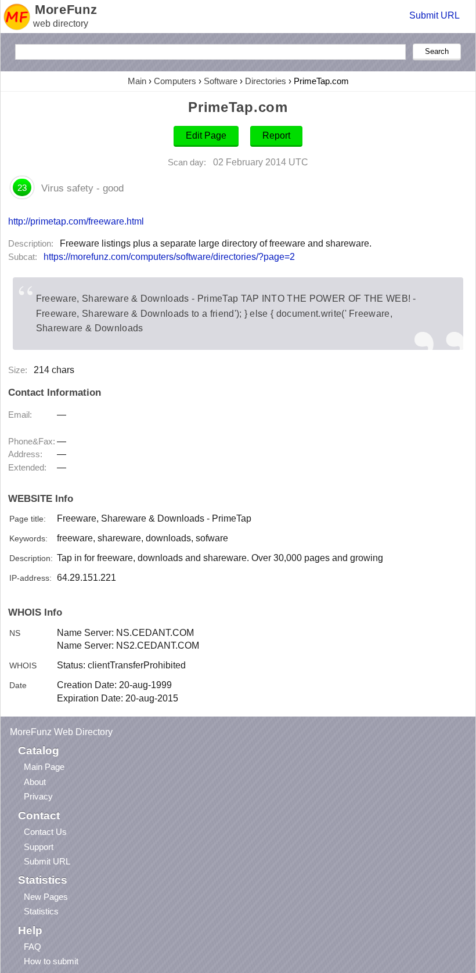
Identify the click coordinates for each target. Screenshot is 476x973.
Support (38, 847)
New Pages (46, 897)
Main (137, 81)
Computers (175, 81)
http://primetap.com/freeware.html (76, 221)
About (35, 782)
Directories (265, 81)
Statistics (41, 911)
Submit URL (434, 15)
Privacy (38, 796)
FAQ (32, 947)
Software (220, 81)
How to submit (51, 961)
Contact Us (45, 832)
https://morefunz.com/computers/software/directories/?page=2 (169, 257)
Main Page (44, 767)
